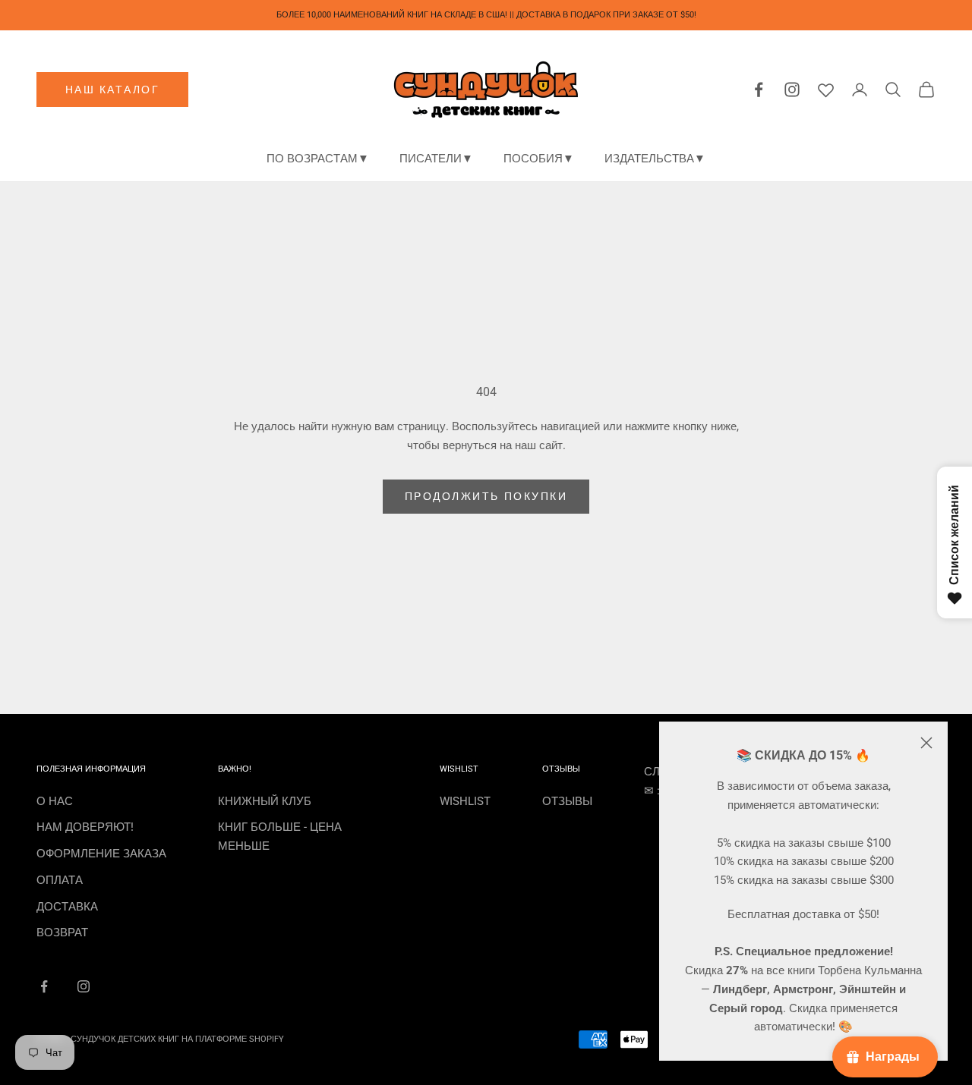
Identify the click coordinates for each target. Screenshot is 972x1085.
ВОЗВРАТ (62, 932)
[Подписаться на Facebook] (44, 986)
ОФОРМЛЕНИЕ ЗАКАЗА (101, 853)
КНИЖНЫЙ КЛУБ (264, 801)
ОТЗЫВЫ (567, 801)
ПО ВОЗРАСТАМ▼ (318, 158)
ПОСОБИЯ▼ (538, 158)
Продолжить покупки (486, 496)
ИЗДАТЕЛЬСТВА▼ (654, 158)
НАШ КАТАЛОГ (112, 89)
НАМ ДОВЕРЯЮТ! (85, 827)
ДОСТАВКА (67, 907)
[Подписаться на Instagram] (83, 986)
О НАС (54, 801)
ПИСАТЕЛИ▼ (436, 158)
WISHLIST (465, 801)
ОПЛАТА (59, 880)
